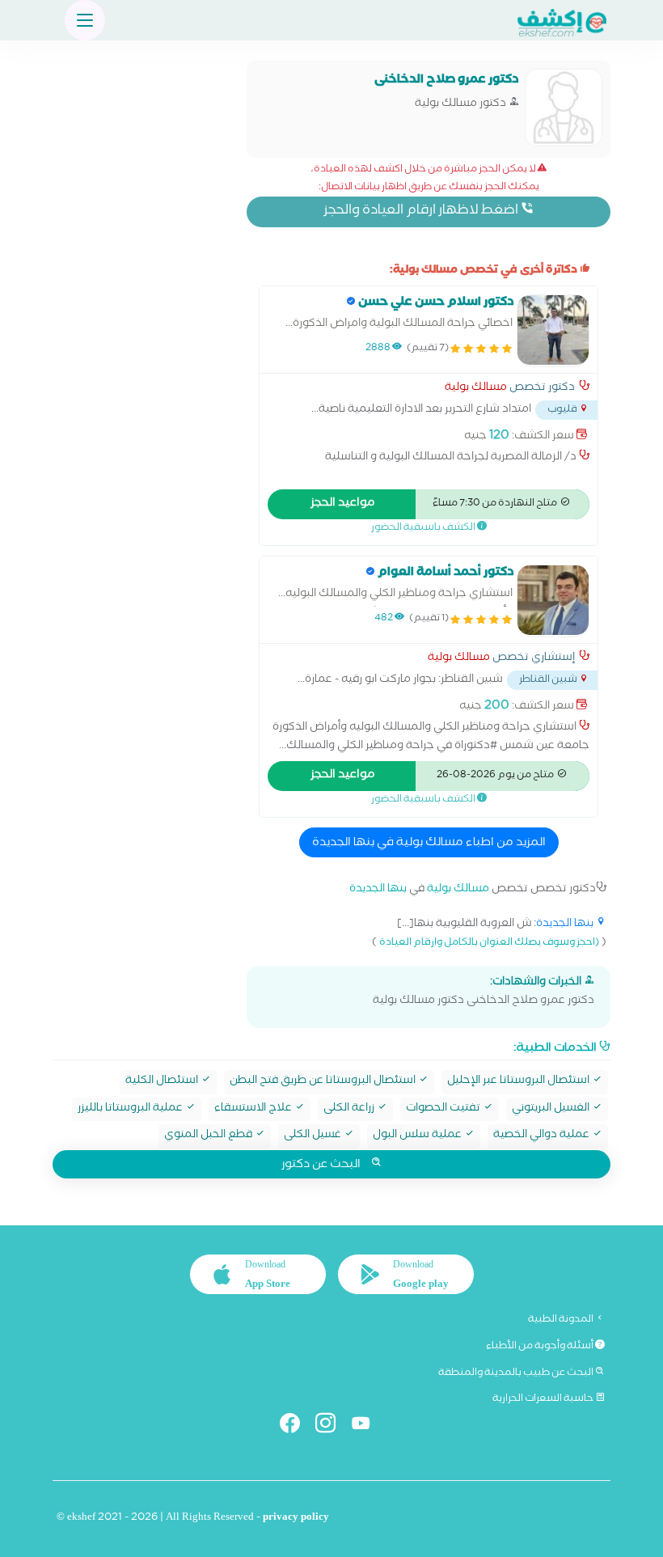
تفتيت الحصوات (444, 1109)
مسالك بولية (476, 389)
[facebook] (296, 1426)
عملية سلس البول (418, 1136)
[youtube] (367, 1426)
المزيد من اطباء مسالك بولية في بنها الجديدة (429, 843)
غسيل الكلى (314, 1136)
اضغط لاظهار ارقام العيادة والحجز (422, 211)
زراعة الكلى (350, 1109)
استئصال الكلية (163, 1082)
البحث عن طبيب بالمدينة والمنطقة (516, 1373)
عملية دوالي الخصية (542, 1136)
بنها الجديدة (378, 890)
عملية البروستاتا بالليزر (131, 1109)
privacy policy (296, 1518)
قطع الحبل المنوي (209, 1136)
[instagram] (331, 1426)
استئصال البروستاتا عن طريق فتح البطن (324, 1082)
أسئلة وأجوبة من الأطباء (540, 1346)
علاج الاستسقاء (254, 1109)
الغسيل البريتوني (552, 1109)
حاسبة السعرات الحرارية (543, 1399)
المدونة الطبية (561, 1320)
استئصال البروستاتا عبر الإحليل (519, 1082)
